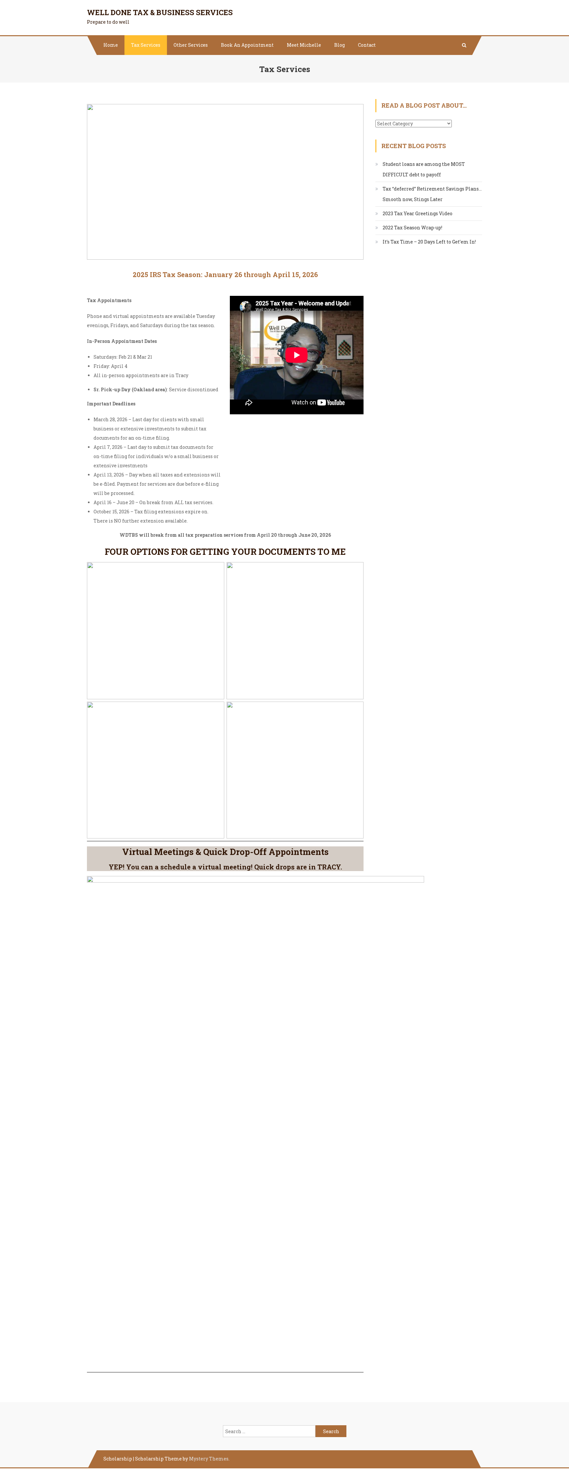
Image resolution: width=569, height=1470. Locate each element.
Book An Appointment (247, 45)
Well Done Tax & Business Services (160, 12)
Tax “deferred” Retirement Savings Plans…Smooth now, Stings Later (432, 194)
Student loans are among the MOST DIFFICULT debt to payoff (424, 169)
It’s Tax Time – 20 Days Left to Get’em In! (429, 242)
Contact (367, 45)
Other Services (191, 45)
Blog (339, 45)
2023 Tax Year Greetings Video (417, 213)
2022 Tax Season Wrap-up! (412, 227)
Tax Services (145, 45)
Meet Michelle (304, 45)
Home (110, 45)
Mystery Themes (209, 1459)
